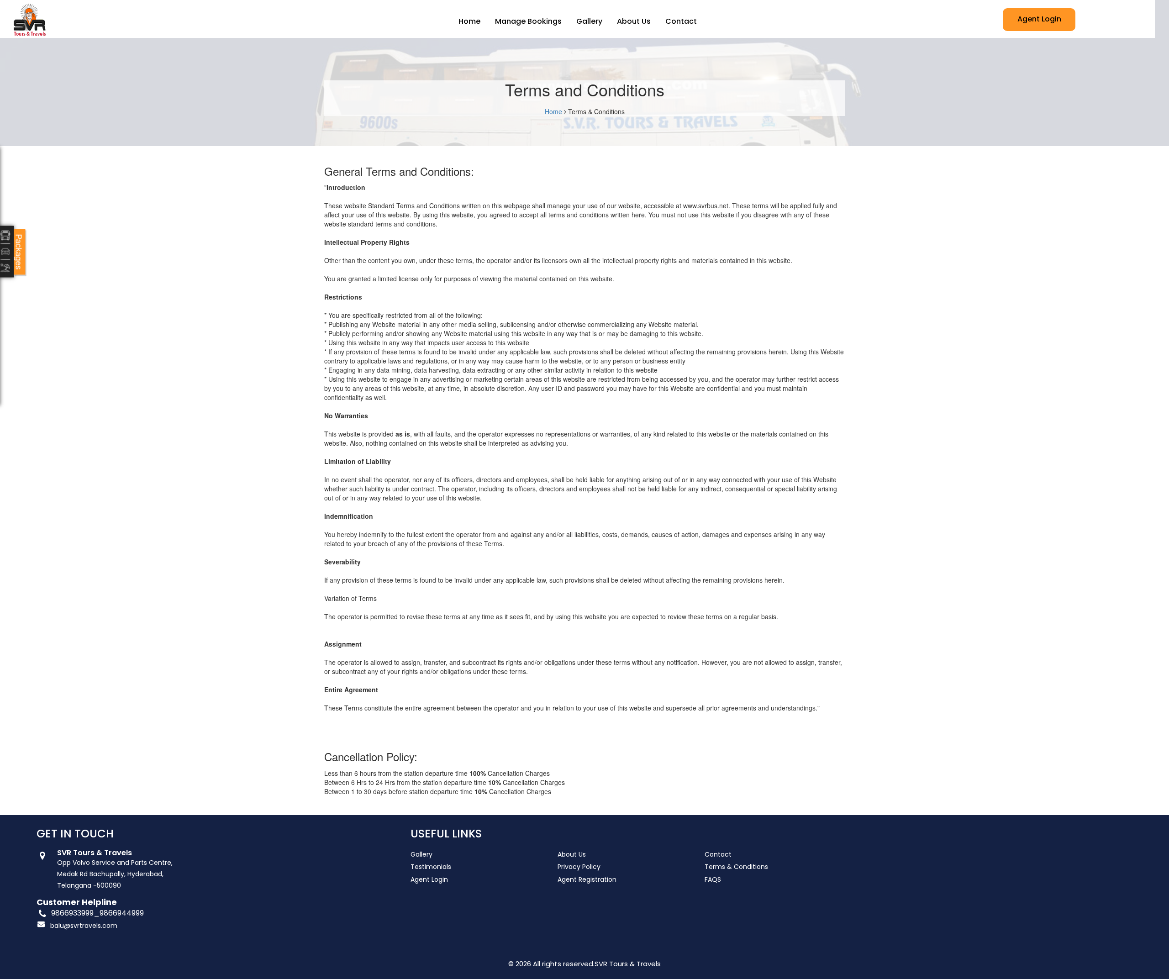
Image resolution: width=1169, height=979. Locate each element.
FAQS (713, 879)
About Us (634, 21)
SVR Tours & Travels (628, 963)
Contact (681, 21)
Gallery (589, 21)
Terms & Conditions (736, 866)
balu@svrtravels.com (83, 925)
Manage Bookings (528, 21)
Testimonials (431, 866)
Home (469, 21)
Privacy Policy (579, 866)
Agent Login (1039, 19)
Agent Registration (587, 879)
